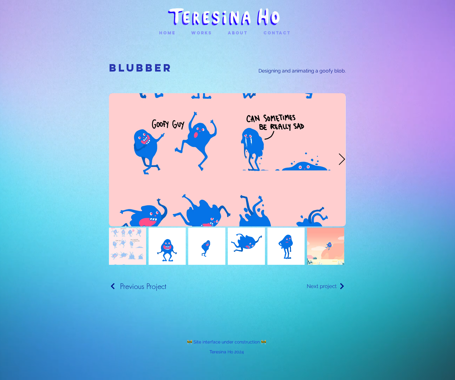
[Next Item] (341, 160)
